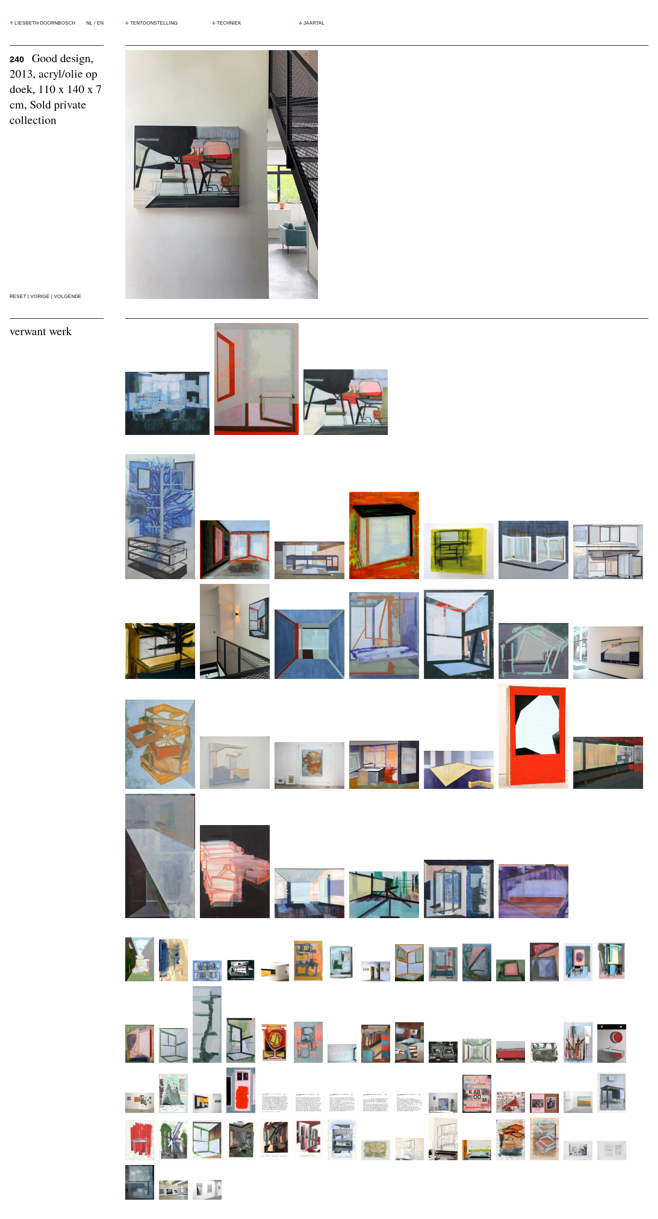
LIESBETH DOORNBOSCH (44, 23)
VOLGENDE (67, 296)
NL (89, 23)
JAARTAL (314, 23)
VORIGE (40, 296)
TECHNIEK (229, 23)
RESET (18, 296)
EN (100, 23)
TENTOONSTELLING (154, 23)
